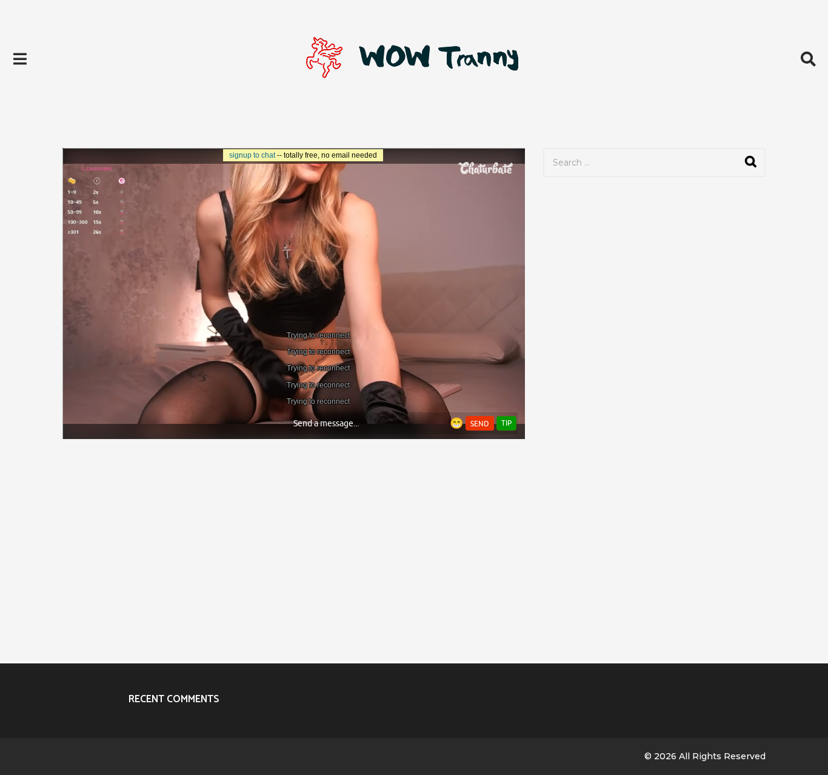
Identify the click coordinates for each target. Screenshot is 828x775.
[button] (19, 59)
